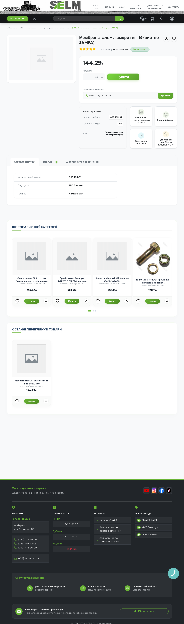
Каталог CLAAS (108, 520)
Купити (123, 77)
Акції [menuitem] (122, 7)
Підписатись (146, 611)
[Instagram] (154, 490)
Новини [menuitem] (110, 7)
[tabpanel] (92, 185)
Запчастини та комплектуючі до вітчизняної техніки (45, 28)
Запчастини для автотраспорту (114, 133)
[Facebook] (161, 490)
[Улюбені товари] (162, 18)
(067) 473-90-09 (27, 539)
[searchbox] (84, 18)
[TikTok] (169, 490)
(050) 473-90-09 (27, 547)
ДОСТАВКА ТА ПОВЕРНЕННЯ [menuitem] (155, 7)
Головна (13, 28)
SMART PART (149, 520)
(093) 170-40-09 (27, 543)
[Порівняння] (34, 18)
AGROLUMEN (150, 534)
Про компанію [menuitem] (136, 7)
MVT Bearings (150, 527)
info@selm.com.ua (28, 558)
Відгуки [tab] (50, 161)
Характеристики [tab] (24, 161)
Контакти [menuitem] (173, 7)
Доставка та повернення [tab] (82, 161)
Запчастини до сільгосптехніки (109, 540)
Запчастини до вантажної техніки (110, 529)
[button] (89, 310)
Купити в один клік (93, 89)
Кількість (88, 71)
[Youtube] (146, 490)
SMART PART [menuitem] (97, 7)
